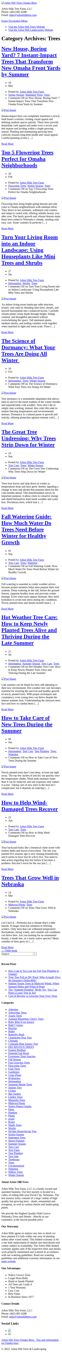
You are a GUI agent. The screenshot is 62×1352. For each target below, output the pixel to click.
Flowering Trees (17, 185)
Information (14, 283)
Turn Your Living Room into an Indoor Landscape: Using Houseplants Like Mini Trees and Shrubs (29, 250)
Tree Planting (41, 751)
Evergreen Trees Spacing (21, 1056)
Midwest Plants (16, 904)
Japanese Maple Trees (20, 1084)
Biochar (12, 1028)
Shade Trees (15, 1125)
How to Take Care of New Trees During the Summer (26, 724)
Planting (12, 1112)
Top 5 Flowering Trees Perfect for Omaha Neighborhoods (27, 158)
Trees (47, 94)
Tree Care (13, 465)
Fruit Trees (14, 1068)
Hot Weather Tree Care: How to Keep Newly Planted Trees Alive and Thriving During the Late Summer (29, 630)
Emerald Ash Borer (18, 1053)
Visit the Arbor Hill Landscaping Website (30, 29)
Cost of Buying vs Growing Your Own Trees (32, 995)
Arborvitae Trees (17, 1012)
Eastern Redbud (17, 1050)
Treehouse (13, 1159)
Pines (11, 1109)
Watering (32, 562)
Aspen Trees (15, 1015)
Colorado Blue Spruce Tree (23, 1043)
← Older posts (9, 950)
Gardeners (13, 1071)
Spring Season (16, 94)
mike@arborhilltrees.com (23, 15)
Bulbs (11, 1031)
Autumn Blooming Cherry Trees (26, 1018)
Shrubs (26, 283)
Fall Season (14, 1059)
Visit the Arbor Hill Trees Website (26, 26)
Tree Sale (13, 1156)
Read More (7, 143)
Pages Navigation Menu (14, 20)
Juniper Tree (15, 1087)
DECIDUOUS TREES (21, 1047)
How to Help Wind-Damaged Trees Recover (29, 805)
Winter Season (37, 380)
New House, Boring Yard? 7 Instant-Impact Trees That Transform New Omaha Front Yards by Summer (30, 61)
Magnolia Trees (16, 1100)
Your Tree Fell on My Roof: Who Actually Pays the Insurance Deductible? (34, 979)
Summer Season (31, 663)
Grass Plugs (14, 1075)
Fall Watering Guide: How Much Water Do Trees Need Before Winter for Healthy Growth (26, 529)
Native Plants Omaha (19, 1106)
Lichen (12, 1090)
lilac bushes (14, 1093)
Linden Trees (15, 1096)
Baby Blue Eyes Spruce (21, 1022)
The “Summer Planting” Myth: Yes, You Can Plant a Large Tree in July (32, 991)
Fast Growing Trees (19, 1062)
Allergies (13, 1009)
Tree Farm (13, 1150)
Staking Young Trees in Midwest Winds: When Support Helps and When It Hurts (33, 985)
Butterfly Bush (16, 1034)
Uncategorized (16, 1165)
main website (8, 1261)
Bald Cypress (15, 1025)
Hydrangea (14, 1078)
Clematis (13, 1040)
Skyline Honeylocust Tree (22, 1131)
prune (11, 1118)
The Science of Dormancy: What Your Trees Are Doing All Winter (28, 350)
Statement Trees (34, 94)
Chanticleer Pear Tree (20, 1037)
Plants (11, 1115)
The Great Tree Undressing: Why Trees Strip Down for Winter (28, 438)
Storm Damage (16, 1140)
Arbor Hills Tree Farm (32, 91)
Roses (11, 1121)
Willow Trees (15, 1171)
